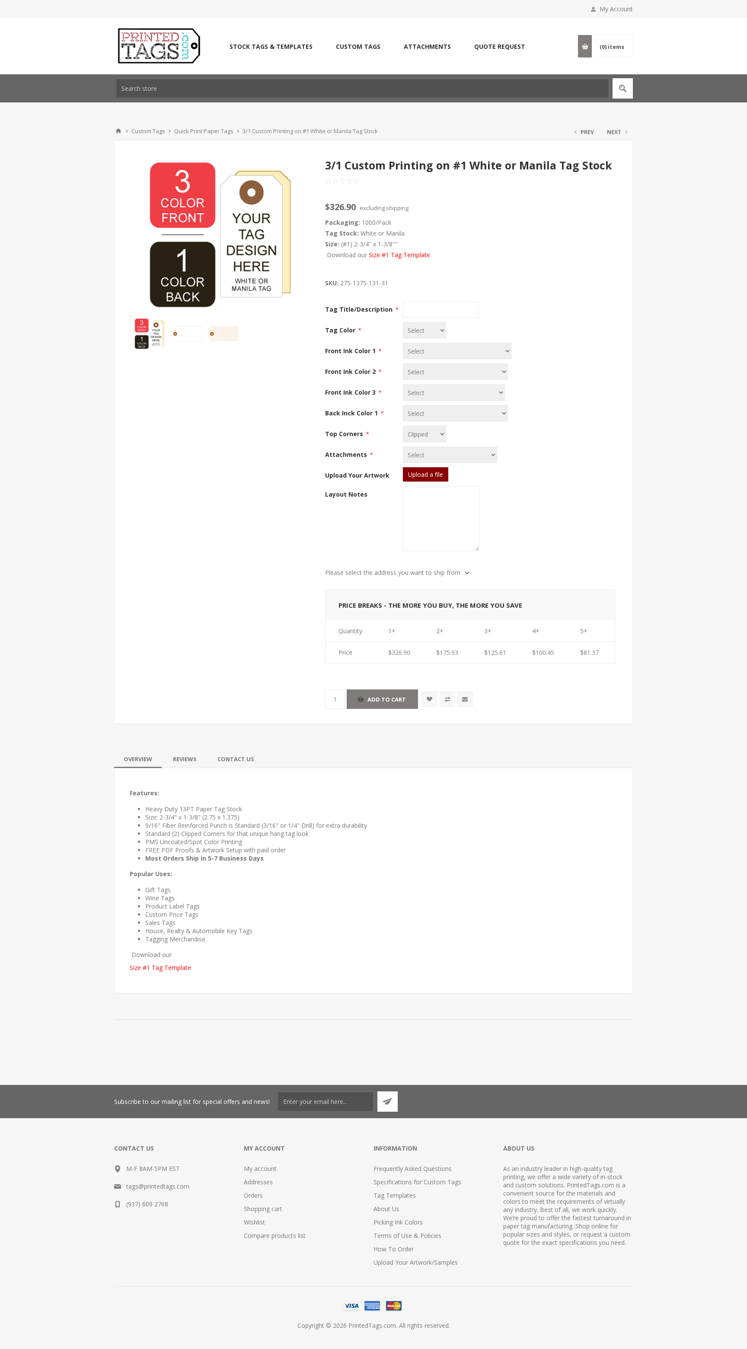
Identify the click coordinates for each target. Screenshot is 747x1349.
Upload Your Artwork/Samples (416, 1262)
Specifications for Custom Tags (417, 1182)
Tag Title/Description (359, 309)
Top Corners (345, 434)
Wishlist (254, 1222)
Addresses (258, 1182)
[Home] (118, 131)
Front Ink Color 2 (351, 371)
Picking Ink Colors (398, 1222)
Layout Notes (346, 494)
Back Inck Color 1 (352, 413)
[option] (150, 334)
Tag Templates (395, 1195)
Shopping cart (263, 1209)
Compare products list (275, 1235)
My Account (616, 9)
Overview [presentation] (138, 759)
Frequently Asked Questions (413, 1168)
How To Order (394, 1249)
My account (260, 1168)
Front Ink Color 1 (351, 351)
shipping (397, 208)
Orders (253, 1195)
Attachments (347, 454)
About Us (386, 1209)
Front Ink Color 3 (351, 392)
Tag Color (341, 330)
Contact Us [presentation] (235, 759)
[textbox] (362, 88)
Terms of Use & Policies (407, 1235)
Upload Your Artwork (357, 475)
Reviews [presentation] (185, 759)
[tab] (138, 759)
